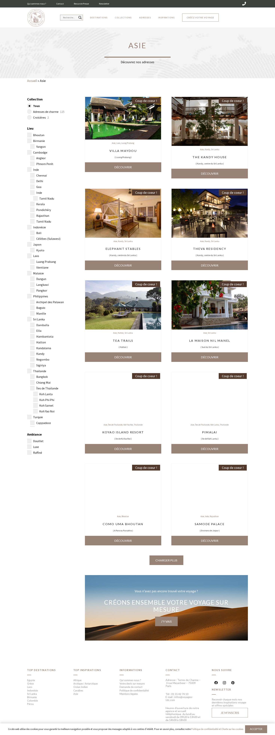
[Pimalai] (210, 375)
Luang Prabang (127, 143)
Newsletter (104, 3)
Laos (118, 143)
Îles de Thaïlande (115, 424)
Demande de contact (131, 686)
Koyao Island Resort (123, 432)
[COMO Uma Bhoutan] (123, 466)
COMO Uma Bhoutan (123, 524)
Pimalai (209, 432)
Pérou (30, 703)
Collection (35, 99)
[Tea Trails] (123, 283)
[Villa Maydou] (123, 99)
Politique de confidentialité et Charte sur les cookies (217, 729)
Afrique (77, 680)
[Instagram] (224, 683)
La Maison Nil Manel (209, 340)
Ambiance (34, 434)
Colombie (32, 700)
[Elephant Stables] (123, 191)
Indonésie (32, 690)
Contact (60, 3)
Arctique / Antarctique (85, 683)
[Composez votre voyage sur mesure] (166, 608)
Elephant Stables (123, 248)
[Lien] (36, 18)
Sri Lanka (215, 149)
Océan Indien (80, 686)
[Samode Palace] (210, 466)
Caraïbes (78, 690)
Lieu (30, 128)
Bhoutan (125, 516)
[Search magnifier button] (80, 17)
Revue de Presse (81, 3)
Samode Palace (210, 524)
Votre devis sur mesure (132, 683)
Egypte (31, 680)
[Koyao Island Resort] (123, 375)
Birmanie (32, 697)
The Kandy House (209, 157)
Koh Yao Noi (128, 424)
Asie (113, 143)
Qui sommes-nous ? (36, 3)
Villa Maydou (123, 150)
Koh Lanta (214, 424)
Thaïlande (138, 424)
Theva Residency (209, 248)
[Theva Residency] (210, 191)
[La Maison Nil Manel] (210, 283)
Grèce (30, 683)
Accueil (32, 81)
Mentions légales (129, 693)
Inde (207, 516)
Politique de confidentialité (134, 690)
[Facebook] (216, 683)
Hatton (121, 333)
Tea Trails (123, 340)
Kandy (207, 149)
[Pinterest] (233, 683)
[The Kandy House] (210, 99)
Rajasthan (214, 516)
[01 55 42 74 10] (244, 3)
